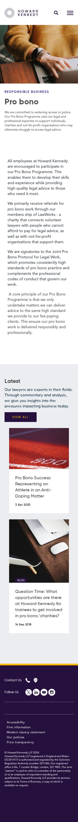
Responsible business (27, 92)
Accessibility (16, 722)
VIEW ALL (20, 417)
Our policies (15, 737)
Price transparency (20, 742)
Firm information (19, 727)
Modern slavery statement (26, 732)
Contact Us (13, 680)
